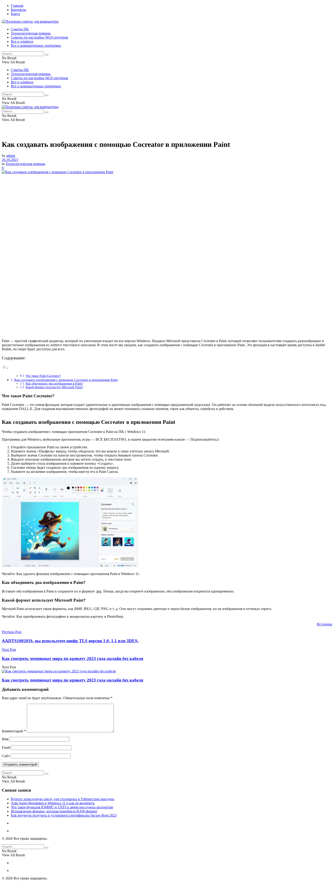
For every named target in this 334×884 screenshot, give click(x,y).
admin (10, 156)
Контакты (18, 10)
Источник (324, 624)
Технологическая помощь (31, 33)
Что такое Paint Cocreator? (43, 376)
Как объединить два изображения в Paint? (54, 383)
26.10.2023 (10, 160)
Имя (5, 739)
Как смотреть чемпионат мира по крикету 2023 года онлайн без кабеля (72, 680)
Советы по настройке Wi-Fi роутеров (39, 37)
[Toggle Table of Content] (5, 368)
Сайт (6, 756)
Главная (17, 5)
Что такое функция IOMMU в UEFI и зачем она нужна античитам (62, 807)
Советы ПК (20, 29)
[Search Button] (46, 54)
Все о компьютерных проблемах (36, 45)
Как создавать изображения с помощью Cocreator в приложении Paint (66, 380)
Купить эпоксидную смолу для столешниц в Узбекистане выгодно (62, 799)
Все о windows (22, 41)
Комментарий (14, 731)
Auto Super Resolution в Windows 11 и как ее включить (53, 803)
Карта (15, 14)
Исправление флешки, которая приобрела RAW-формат (54, 811)
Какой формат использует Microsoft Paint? (54, 387)
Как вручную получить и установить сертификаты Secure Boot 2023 (64, 815)
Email (6, 747)
